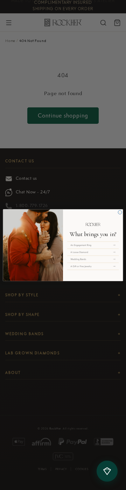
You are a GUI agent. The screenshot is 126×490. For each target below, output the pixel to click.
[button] (93, 244)
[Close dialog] (120, 212)
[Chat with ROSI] (107, 471)
